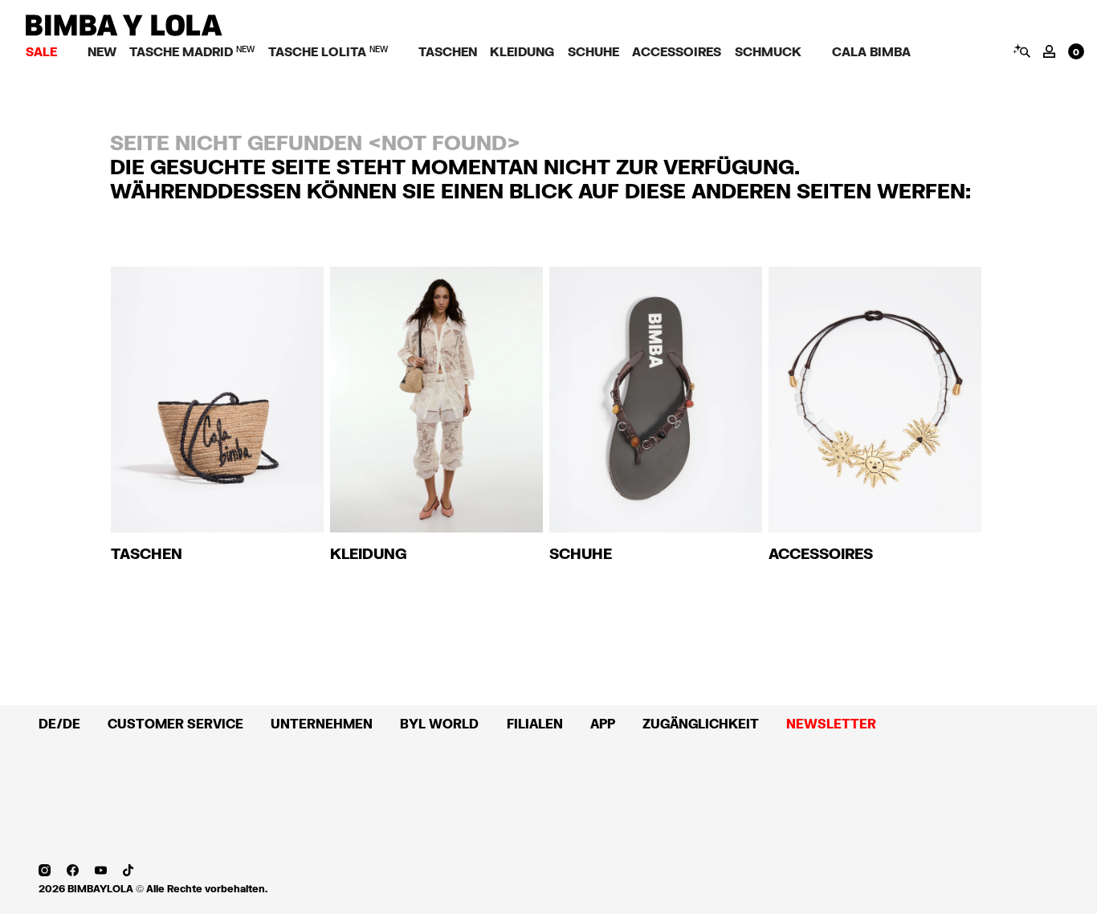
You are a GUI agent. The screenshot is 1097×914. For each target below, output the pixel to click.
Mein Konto (1049, 51)
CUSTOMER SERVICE (175, 723)
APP (602, 723)
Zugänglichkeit (700, 723)
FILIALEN (535, 723)
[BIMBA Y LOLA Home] (124, 32)
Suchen (1021, 50)
